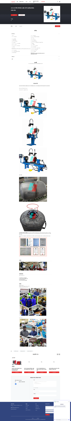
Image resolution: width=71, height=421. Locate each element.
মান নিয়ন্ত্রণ (26, 408)
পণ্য (12, 4)
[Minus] (68, 401)
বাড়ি (11, 4)
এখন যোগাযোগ (36, 398)
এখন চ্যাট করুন (57, 26)
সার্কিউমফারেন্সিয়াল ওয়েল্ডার (38, 408)
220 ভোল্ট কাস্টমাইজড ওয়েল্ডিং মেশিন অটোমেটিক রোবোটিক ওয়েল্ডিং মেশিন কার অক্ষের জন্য (53, 369)
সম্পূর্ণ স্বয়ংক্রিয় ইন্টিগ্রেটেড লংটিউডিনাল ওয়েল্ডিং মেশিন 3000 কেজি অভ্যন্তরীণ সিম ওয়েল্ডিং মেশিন (17, 369)
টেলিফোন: (35, 393)
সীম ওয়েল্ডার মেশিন (37, 405)
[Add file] (54, 420)
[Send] (69, 420)
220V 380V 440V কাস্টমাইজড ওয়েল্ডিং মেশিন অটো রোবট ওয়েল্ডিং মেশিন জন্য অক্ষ (28, 369)
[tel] (18, 384)
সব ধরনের (36, 410)
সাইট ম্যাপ (33, 418)
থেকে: (34, 389)
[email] (15, 384)
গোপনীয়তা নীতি (38, 418)
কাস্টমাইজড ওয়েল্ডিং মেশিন (16, 4)
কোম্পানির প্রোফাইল (27, 405)
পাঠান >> (47, 414)
